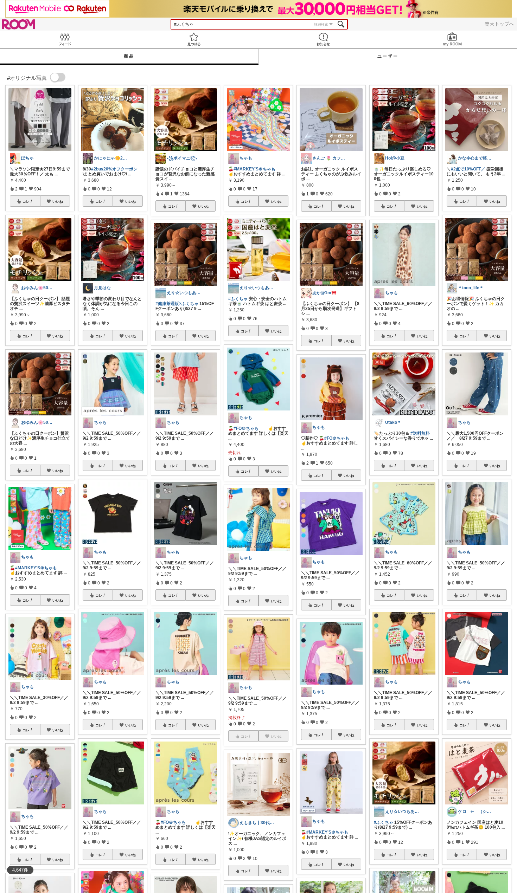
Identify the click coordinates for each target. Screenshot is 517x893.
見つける (194, 39)
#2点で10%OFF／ (468, 169)
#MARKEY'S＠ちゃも (36, 567)
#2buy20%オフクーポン (114, 169)
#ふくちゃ (238, 298)
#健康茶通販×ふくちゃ (176, 303)
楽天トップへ (499, 24)
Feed (64, 39)
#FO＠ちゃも (173, 822)
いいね (57, 201)
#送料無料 (420, 433)
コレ (26, 201)
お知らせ (323, 39)
